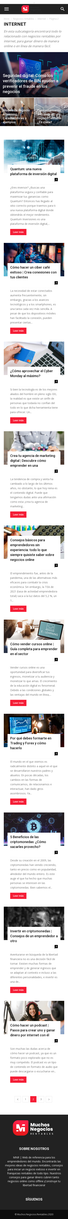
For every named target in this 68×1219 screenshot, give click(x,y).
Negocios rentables (23, 18)
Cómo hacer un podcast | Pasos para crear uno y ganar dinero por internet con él (32, 1030)
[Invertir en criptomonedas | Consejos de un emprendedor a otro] (34, 923)
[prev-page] (18, 1099)
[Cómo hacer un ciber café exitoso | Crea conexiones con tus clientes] (34, 259)
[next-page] (49, 1099)
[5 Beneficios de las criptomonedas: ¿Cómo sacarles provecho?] (34, 829)
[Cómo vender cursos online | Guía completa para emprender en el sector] (34, 636)
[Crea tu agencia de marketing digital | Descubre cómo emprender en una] (34, 448)
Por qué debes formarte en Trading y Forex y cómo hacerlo (30, 743)
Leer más (18, 232)
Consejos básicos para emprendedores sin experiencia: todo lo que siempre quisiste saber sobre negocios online (32, 550)
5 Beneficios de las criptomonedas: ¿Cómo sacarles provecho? (28, 842)
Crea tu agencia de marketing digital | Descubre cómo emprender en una (32, 460)
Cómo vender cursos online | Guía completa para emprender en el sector (34, 649)
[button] (6, 9)
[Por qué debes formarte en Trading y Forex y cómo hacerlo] (34, 730)
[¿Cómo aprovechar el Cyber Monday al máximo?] (34, 358)
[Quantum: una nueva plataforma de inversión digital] (34, 156)
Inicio (6, 18)
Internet (42, 18)
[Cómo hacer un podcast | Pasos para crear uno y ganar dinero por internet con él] (34, 1017)
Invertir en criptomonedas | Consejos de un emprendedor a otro (34, 936)
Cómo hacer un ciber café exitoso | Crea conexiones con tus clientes (33, 272)
